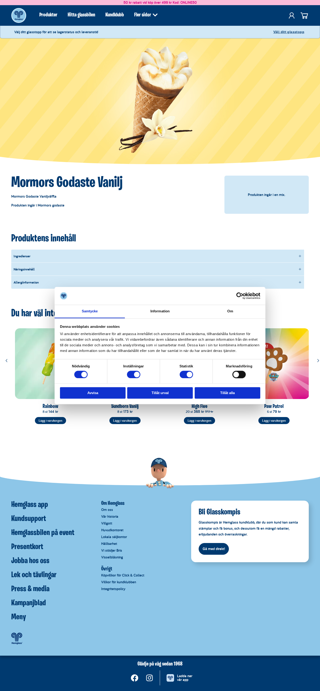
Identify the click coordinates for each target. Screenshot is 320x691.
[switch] (133, 374)
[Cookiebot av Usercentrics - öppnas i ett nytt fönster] (239, 295)
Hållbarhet (109, 543)
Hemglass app (29, 505)
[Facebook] (134, 677)
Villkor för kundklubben (118, 582)
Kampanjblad (28, 603)
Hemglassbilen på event (42, 533)
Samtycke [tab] (90, 311)
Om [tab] (230, 311)
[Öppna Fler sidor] (155, 15)
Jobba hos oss (30, 561)
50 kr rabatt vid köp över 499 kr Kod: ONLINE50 (160, 2)
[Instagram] (149, 677)
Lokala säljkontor (114, 536)
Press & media (30, 589)
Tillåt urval (160, 393)
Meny (18, 617)
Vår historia (109, 516)
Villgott (106, 523)
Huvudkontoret (112, 530)
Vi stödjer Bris (111, 550)
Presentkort (27, 547)
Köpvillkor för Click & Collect (122, 575)
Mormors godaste (51, 205)
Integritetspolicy (113, 588)
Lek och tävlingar (33, 575)
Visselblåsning (112, 557)
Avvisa (92, 393)
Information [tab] (160, 311)
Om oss (107, 509)
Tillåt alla (227, 393)
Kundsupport (28, 519)
